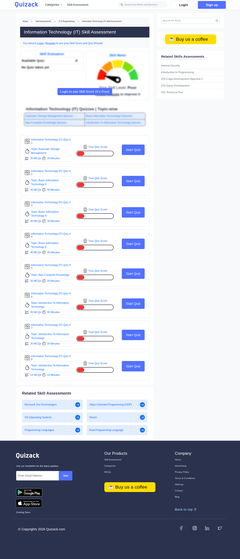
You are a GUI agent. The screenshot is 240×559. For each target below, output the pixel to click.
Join (65, 475)
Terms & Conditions (185, 478)
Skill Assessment (112, 459)
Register (51, 43)
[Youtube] (195, 527)
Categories (110, 465)
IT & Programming (67, 21)
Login (40, 43)
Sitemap (179, 484)
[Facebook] (182, 527)
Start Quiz (133, 150)
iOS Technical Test (172, 92)
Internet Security (170, 65)
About (178, 459)
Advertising (180, 465)
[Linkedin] (207, 527)
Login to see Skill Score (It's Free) (84, 91)
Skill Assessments (43, 21)
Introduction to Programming (177, 72)
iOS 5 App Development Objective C (182, 79)
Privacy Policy (182, 472)
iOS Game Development (175, 85)
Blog (177, 496)
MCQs (107, 472)
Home (25, 21)
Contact (179, 490)
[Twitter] (220, 527)
